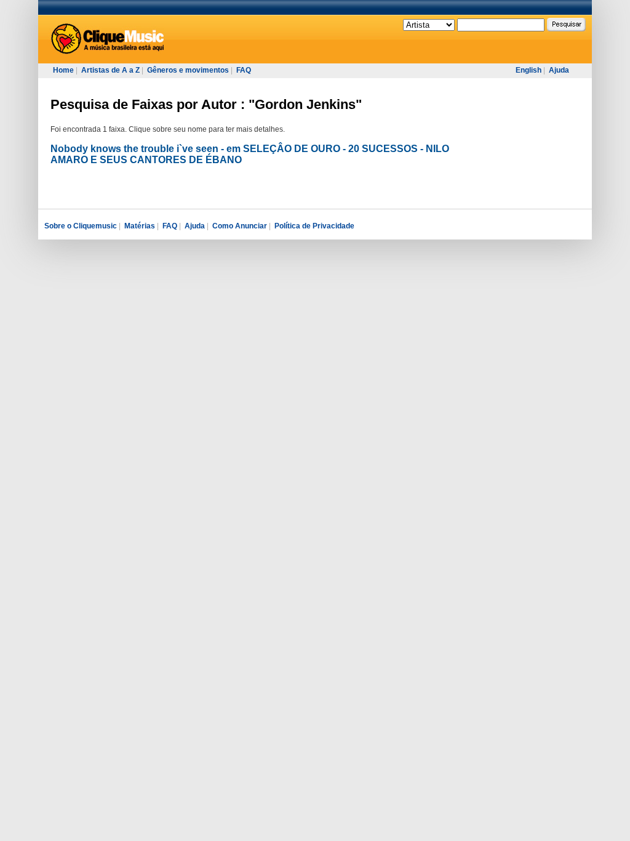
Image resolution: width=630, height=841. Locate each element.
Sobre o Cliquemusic (80, 226)
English (528, 70)
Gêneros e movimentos (188, 70)
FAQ (243, 70)
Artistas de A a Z (110, 70)
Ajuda (559, 70)
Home (63, 70)
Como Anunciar (239, 226)
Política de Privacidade (314, 226)
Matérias (139, 226)
